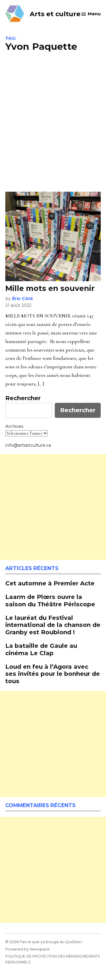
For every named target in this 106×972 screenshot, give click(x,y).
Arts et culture (55, 14)
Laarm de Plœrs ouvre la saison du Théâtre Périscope (51, 600)
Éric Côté (22, 298)
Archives (14, 426)
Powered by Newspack (27, 949)
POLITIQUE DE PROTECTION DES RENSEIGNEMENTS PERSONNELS (52, 959)
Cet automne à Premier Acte (50, 583)
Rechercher (23, 398)
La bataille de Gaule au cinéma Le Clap (41, 649)
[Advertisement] (53, 121)
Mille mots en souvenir (50, 288)
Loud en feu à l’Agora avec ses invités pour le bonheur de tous (52, 673)
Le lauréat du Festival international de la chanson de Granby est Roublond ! (52, 624)
